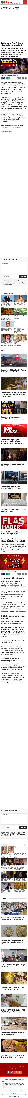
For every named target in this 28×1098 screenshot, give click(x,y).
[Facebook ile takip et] (8, 1072)
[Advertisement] (14, 26)
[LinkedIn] (7, 78)
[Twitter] (4, 78)
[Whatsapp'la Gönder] (9, 78)
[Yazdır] (18, 78)
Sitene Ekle (14, 1068)
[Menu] (25, 2)
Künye (9, 1066)
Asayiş (11, 7)
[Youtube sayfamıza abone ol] (12, 1072)
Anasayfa (5, 7)
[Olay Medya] (10, 2)
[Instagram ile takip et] (16, 1072)
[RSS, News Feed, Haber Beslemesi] (20, 1072)
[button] (20, 78)
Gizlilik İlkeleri (22, 1066)
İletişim (15, 1066)
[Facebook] (2, 78)
